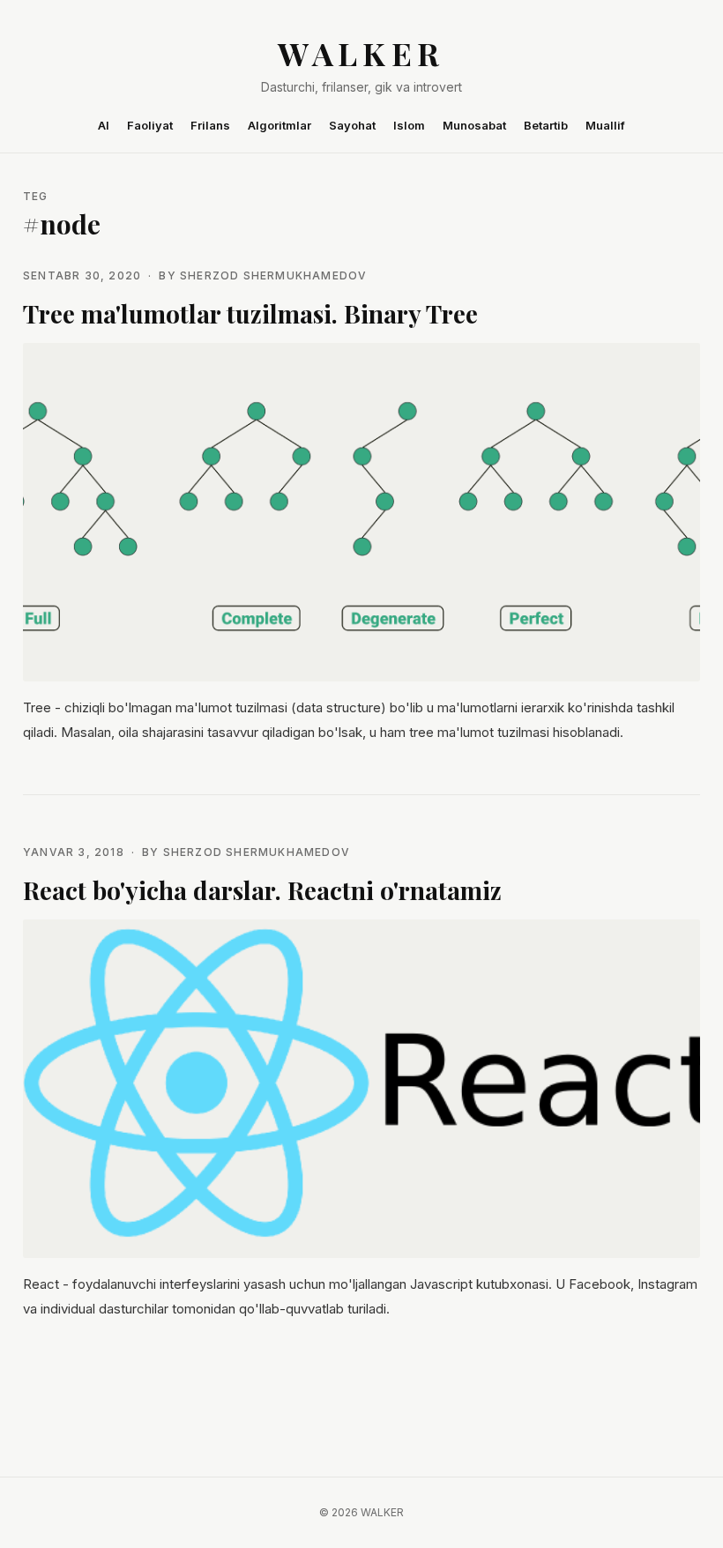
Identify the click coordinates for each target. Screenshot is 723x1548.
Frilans (210, 125)
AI (103, 125)
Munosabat (474, 125)
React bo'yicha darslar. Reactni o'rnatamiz (262, 890)
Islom (409, 125)
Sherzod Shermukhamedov (273, 275)
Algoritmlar (279, 125)
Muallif (605, 125)
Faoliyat (150, 125)
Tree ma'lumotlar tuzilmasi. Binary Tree (250, 313)
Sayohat (352, 125)
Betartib (546, 125)
